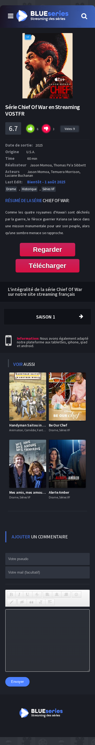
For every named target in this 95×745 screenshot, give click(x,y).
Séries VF (48, 189)
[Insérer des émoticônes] (76, 594)
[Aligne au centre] (56, 594)
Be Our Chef (58, 425)
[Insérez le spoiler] (50, 602)
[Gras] (11, 594)
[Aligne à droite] (66, 594)
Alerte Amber (59, 492)
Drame (11, 189)
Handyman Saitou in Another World (37, 425)
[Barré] (37, 594)
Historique (29, 189)
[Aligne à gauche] (47, 594)
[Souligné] (27, 594)
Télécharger (47, 265)
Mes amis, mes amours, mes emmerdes (40, 492)
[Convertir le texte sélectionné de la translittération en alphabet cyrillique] (40, 602)
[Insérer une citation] (31, 602)
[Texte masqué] (22, 602)
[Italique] (19, 594)
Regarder (47, 249)
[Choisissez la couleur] (11, 602)
